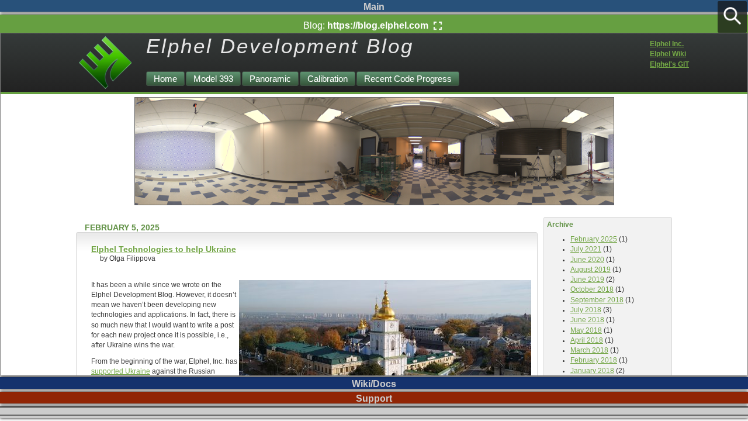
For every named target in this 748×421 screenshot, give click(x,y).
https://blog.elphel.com (379, 25)
